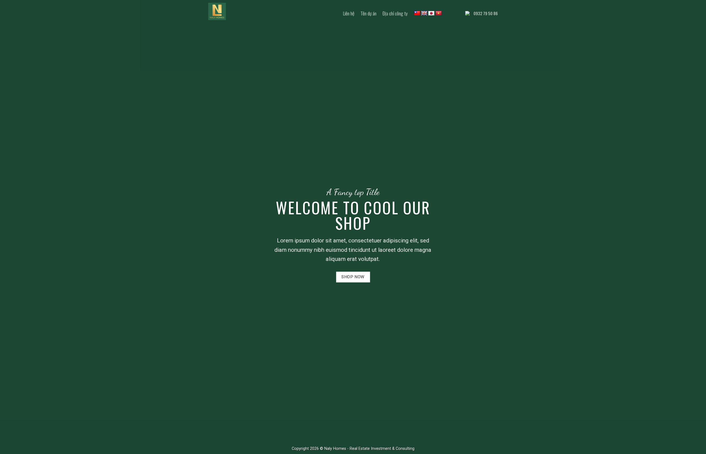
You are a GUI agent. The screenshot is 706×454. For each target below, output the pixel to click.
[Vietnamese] (438, 13)
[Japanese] (431, 13)
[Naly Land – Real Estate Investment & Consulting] (235, 11)
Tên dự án (368, 13)
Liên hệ (348, 13)
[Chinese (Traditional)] (417, 13)
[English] (424, 13)
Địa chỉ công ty (395, 13)
